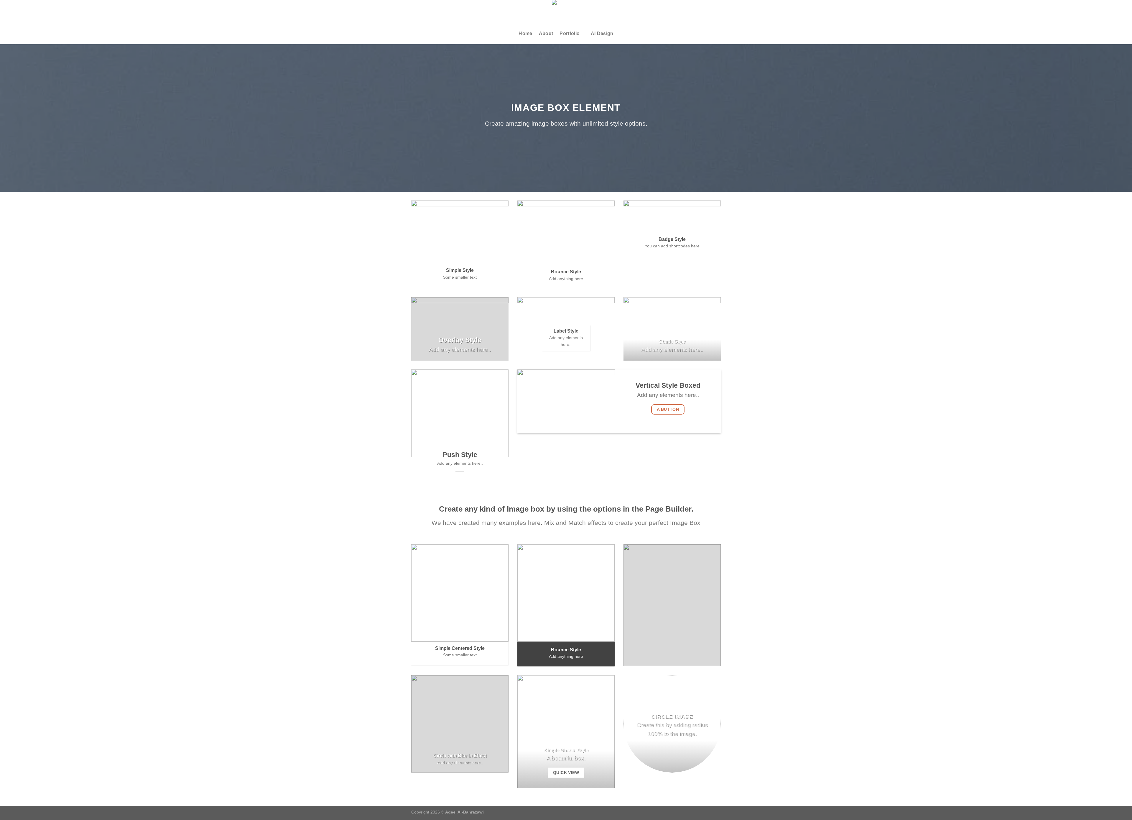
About (546, 33)
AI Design (602, 33)
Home (525, 33)
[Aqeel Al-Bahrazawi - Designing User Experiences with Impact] (566, 11)
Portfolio (570, 33)
